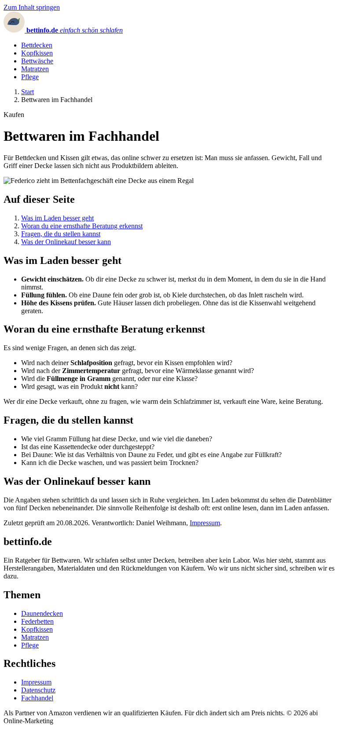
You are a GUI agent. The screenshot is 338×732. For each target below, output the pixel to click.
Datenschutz (38, 690)
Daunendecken (42, 613)
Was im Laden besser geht (57, 218)
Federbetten (37, 621)
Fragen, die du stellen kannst (60, 234)
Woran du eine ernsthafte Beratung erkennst (82, 226)
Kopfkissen (37, 53)
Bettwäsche (37, 61)
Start (27, 91)
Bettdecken (36, 45)
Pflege (30, 77)
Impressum (205, 523)
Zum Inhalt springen (32, 7)
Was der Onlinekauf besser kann (66, 241)
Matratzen (35, 69)
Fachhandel (37, 698)
